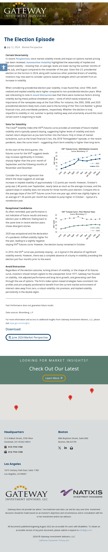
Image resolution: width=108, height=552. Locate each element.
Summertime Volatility (38, 62)
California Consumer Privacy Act (54, 540)
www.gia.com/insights (20, 323)
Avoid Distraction (42, 95)
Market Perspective (32, 47)
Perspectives (23, 58)
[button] (3, 67)
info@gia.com (85, 530)
